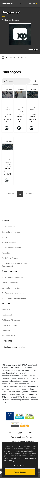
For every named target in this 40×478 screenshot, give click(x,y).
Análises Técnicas (9, 242)
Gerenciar (28, 458)
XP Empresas (7, 330)
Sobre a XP (6, 309)
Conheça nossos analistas (14, 347)
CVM (31, 433)
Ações (4, 237)
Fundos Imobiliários (9, 227)
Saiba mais (8, 461)
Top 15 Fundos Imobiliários (12, 277)
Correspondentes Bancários (22, 441)
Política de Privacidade (11, 320)
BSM (20, 433)
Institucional (7, 315)
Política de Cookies (9, 325)
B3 (9, 433)
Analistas (11, 57)
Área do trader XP (9, 336)
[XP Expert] (7, 3)
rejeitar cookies (20, 466)
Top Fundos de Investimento (13, 293)
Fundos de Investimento (11, 248)
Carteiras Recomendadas (12, 283)
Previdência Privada (10, 258)
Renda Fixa (6, 253)
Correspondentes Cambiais (22, 437)
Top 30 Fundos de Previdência (14, 298)
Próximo (29, 193)
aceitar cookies (20, 472)
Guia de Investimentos (11, 232)
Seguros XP (24, 57)
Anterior (10, 193)
